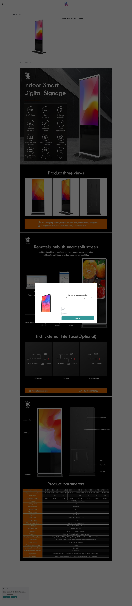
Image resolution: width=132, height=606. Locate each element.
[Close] (99, 284)
